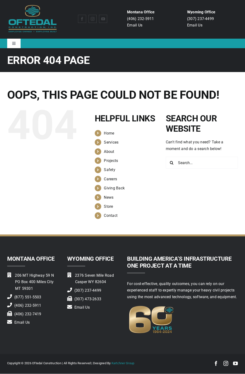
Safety (109, 169)
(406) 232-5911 (140, 18)
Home (109, 133)
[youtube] (103, 19)
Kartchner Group (122, 363)
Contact (110, 215)
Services (111, 142)
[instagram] (93, 19)
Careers (110, 179)
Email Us (134, 25)
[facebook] (82, 19)
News (108, 197)
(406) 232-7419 (27, 314)
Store (108, 206)
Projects (111, 160)
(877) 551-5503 (27, 297)
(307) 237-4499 (200, 18)
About (109, 151)
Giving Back (114, 188)
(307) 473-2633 (87, 299)
